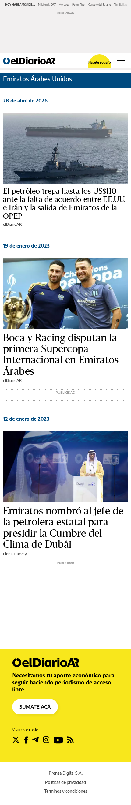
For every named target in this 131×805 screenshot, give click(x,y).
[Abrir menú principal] (121, 60)
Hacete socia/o (99, 62)
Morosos (64, 4)
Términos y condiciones (65, 791)
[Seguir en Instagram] (46, 740)
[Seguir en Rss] (70, 740)
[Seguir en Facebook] (26, 739)
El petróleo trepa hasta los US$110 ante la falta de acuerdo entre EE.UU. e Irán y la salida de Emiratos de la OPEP (64, 203)
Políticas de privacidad (65, 782)
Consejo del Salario (99, 4)
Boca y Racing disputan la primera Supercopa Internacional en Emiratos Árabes (61, 354)
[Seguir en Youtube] (58, 739)
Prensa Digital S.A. (66, 773)
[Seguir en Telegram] (35, 740)
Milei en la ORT (47, 4)
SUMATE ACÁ (35, 707)
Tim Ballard (121, 4)
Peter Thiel (78, 4)
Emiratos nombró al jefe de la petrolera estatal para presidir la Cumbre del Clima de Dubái (63, 527)
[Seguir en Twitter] (15, 740)
